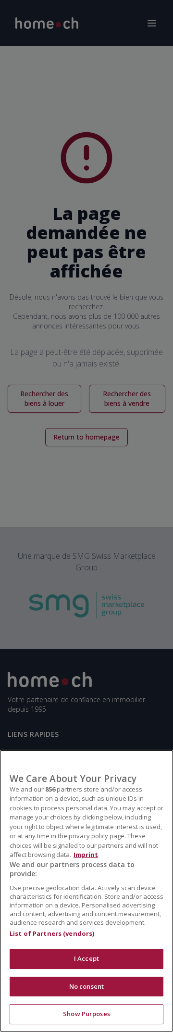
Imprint (86, 854)
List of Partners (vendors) (52, 933)
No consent (86, 986)
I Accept (86, 958)
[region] (86, 891)
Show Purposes (86, 1013)
